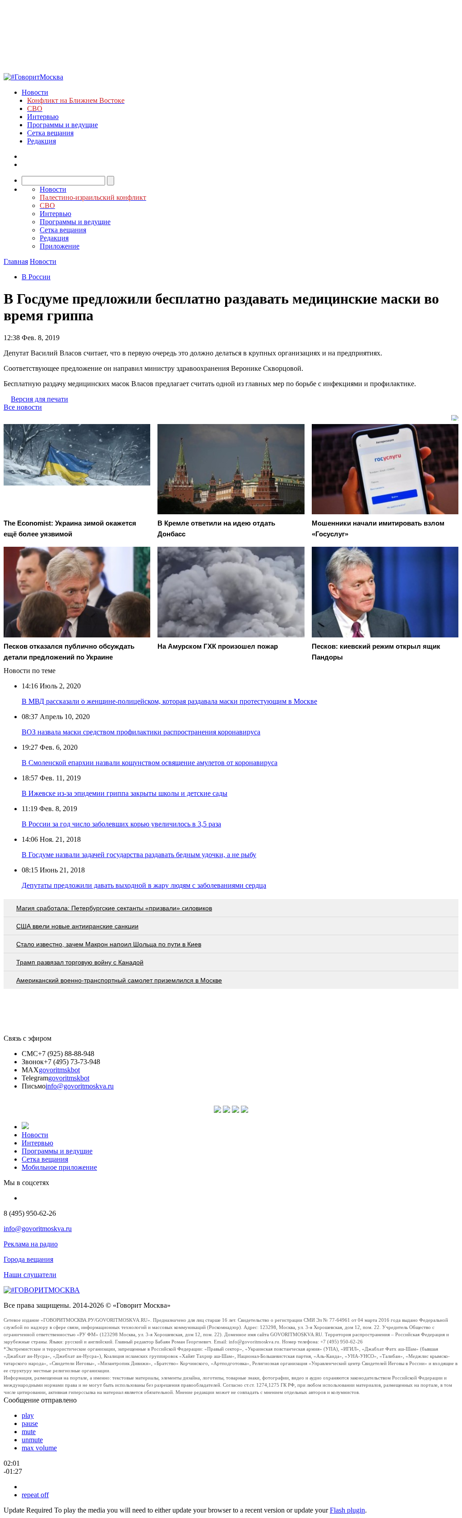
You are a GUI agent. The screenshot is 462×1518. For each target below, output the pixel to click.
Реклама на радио (31, 1244)
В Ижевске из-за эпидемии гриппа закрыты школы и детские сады (124, 793)
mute (29, 1431)
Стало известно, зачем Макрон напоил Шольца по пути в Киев (108, 944)
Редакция (41, 141)
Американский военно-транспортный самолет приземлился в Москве (119, 980)
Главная (16, 261)
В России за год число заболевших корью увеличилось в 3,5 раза (121, 824)
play (28, 1415)
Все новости (23, 407)
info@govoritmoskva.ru (80, 1086)
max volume (39, 1448)
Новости (35, 92)
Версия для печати (39, 399)
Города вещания (28, 1259)
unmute (32, 1440)
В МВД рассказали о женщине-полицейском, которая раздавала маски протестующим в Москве (169, 701)
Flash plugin (347, 1510)
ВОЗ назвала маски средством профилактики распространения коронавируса (141, 732)
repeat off (35, 1495)
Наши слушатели (30, 1274)
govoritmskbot (59, 1070)
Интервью (43, 116)
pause (30, 1423)
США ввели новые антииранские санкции (77, 926)
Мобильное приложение (59, 1167)
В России (36, 277)
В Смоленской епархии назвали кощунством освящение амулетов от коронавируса (149, 762)
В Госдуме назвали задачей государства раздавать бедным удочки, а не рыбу (139, 854)
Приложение (59, 246)
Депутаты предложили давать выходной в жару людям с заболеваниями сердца (144, 885)
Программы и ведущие (62, 125)
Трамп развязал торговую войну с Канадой (79, 962)
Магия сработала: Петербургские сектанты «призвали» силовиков (114, 908)
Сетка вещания (50, 133)
